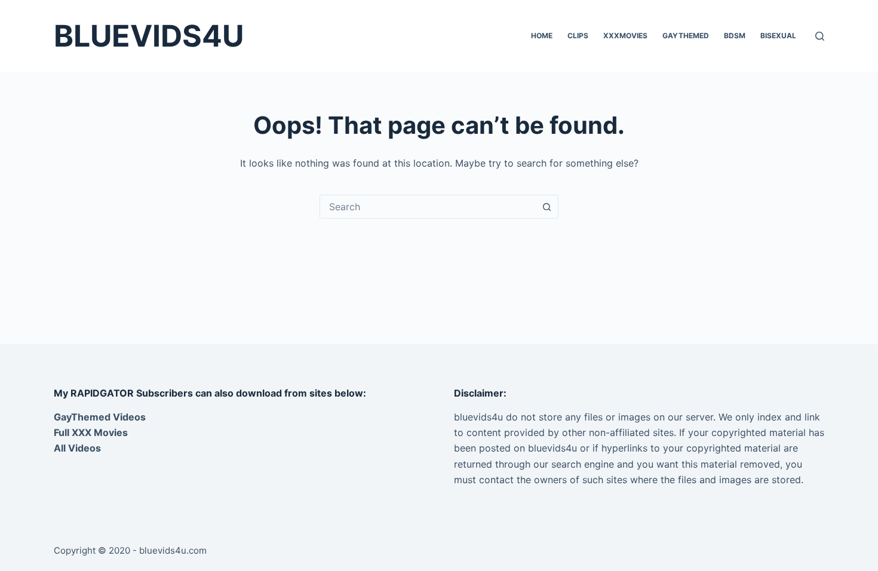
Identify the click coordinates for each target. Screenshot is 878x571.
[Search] (819, 36)
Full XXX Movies (91, 432)
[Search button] (546, 206)
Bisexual (778, 35)
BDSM (734, 35)
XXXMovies (625, 35)
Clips (577, 35)
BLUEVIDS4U (149, 36)
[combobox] (427, 207)
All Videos (77, 448)
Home (541, 35)
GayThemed (685, 35)
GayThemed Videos (100, 417)
